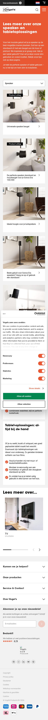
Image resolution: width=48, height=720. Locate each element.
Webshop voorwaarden (12, 689)
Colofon (6, 696)
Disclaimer (7, 681)
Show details (34, 388)
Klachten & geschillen (11, 692)
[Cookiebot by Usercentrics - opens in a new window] (34, 313)
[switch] (41, 363)
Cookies (6, 685)
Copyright (6, 673)
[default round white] (39, 549)
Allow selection (24, 404)
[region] (24, 521)
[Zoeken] (38, 3)
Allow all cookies (24, 396)
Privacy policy (8, 677)
